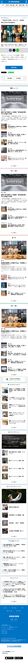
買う (17, 5)
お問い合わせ (4, 631)
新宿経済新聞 (13, 2)
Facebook (12, 619)
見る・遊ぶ (12, 5)
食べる (7, 5)
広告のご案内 (4, 633)
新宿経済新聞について (6, 625)
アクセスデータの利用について (8, 629)
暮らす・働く (21, 5)
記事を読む (14, 67)
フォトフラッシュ (5, 17)
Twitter (15, 619)
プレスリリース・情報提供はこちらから (10, 627)
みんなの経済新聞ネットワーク (14, 647)
